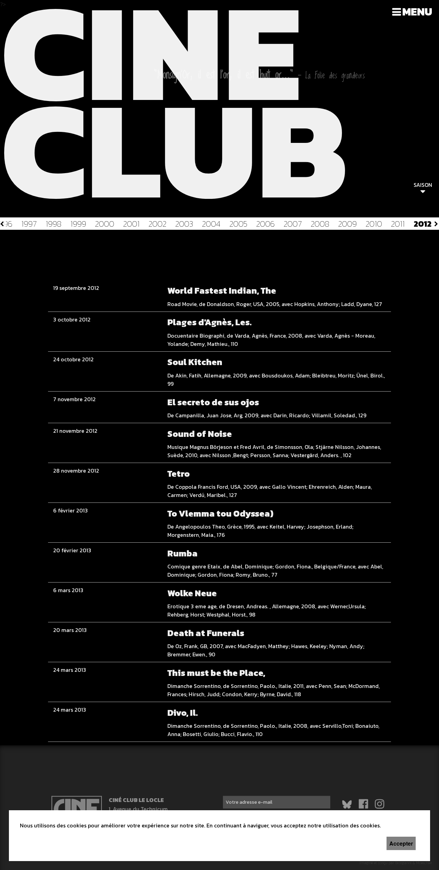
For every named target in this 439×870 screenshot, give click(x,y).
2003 (184, 224)
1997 (29, 224)
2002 (157, 224)
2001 (131, 224)
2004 (211, 224)
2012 (422, 224)
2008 (320, 224)
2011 (398, 224)
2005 (238, 224)
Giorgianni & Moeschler (413, 865)
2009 (347, 224)
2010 (374, 224)
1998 (53, 224)
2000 (104, 224)
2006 (265, 224)
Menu (417, 11)
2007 (293, 224)
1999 (78, 224)
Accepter (401, 843)
